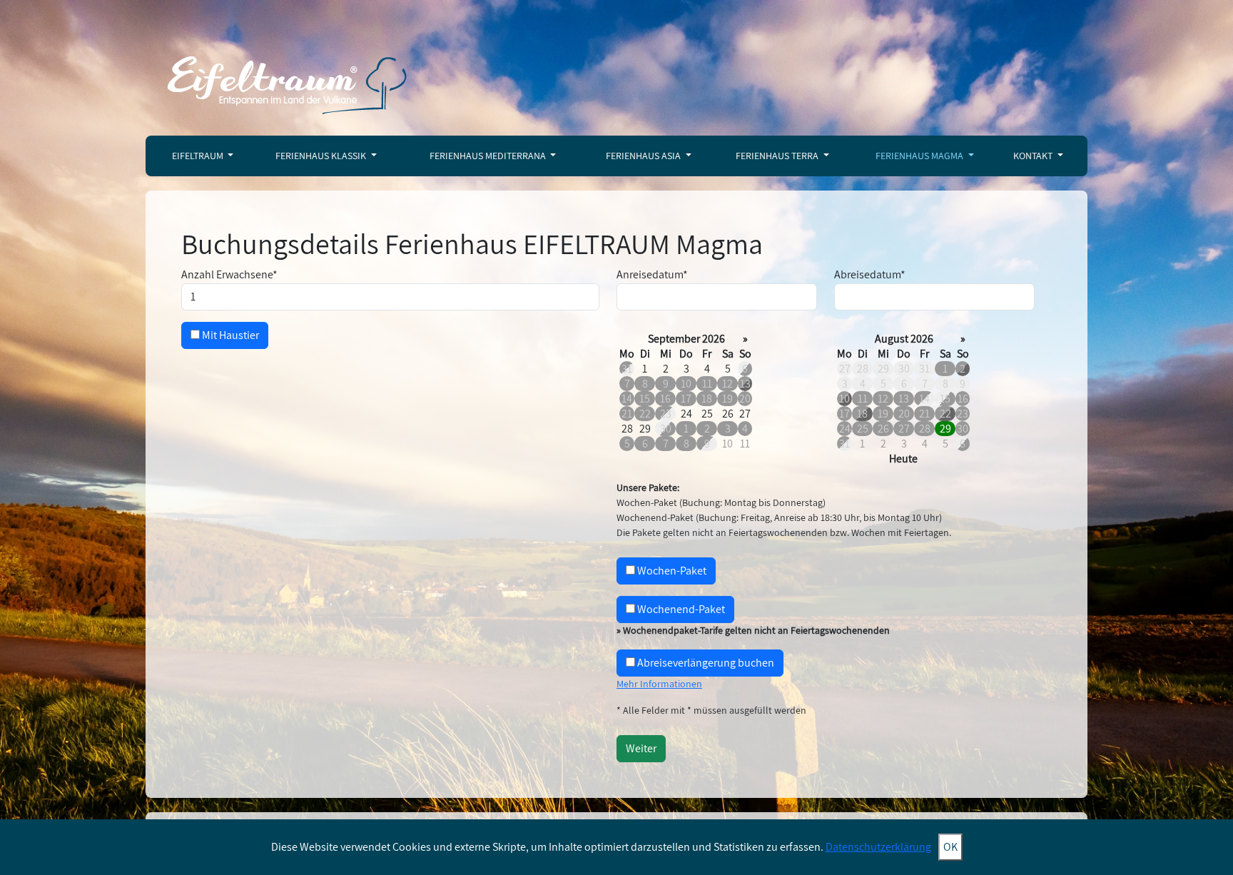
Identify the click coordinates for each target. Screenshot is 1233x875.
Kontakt (1034, 155)
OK (950, 846)
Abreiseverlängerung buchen (704, 662)
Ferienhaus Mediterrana (489, 155)
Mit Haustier (229, 335)
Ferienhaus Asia (644, 155)
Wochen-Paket (670, 570)
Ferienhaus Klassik (321, 155)
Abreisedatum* (869, 274)
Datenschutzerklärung (878, 846)
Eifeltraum (198, 155)
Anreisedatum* (652, 274)
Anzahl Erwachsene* (229, 274)
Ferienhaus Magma (920, 155)
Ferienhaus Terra (778, 155)
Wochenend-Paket (680, 609)
